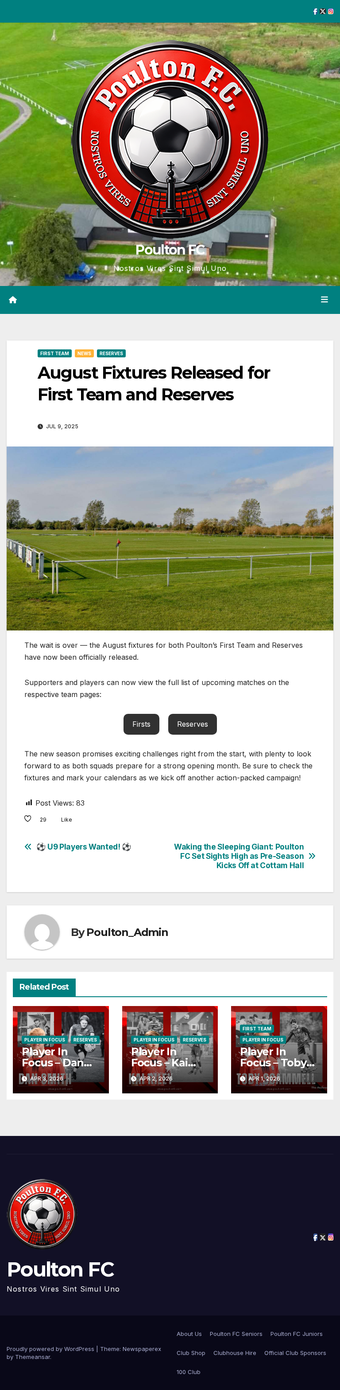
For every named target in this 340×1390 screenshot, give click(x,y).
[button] (141, 724)
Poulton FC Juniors (296, 1333)
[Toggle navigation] (324, 299)
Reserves (111, 353)
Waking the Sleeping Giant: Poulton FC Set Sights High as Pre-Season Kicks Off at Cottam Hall (239, 855)
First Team (54, 353)
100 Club (189, 1371)
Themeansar (32, 1356)
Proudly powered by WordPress (51, 1348)
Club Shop (191, 1352)
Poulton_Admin (127, 932)
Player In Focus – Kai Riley (159, 1062)
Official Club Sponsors (295, 1352)
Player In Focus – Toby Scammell (273, 1062)
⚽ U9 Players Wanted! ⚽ (83, 846)
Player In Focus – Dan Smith (53, 1062)
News (84, 353)
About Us (189, 1333)
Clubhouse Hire (234, 1352)
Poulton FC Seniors (236, 1333)
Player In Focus (44, 1039)
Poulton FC (169, 250)
